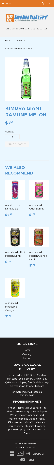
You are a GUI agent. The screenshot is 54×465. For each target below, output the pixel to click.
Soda (19, 40)
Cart (49, 3)
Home (8, 40)
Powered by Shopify (25, 447)
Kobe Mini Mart (29, 444)
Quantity (9, 131)
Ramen (27, 358)
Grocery (27, 354)
